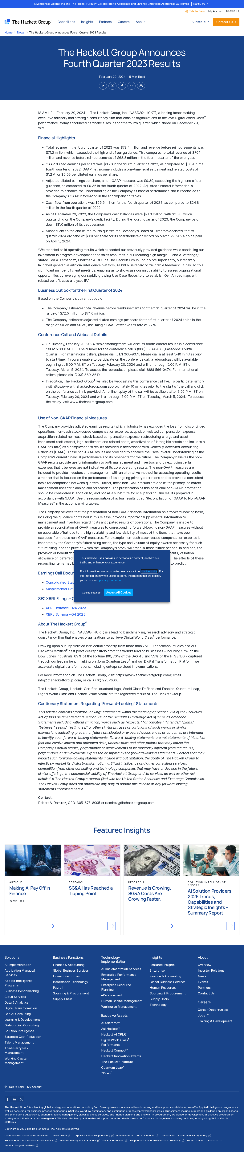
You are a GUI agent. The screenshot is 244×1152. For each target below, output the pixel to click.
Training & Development (215, 1021)
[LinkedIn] (14, 1099)
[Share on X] (112, 86)
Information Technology (70, 982)
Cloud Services (15, 997)
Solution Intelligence (19, 1031)
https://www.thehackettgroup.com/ (143, 675)
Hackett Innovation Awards (121, 1056)
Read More (199, 3)
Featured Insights (162, 965)
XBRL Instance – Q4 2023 (66, 608)
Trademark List (214, 1140)
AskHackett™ (110, 1029)
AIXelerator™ (110, 1023)
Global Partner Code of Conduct (135, 1135)
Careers (123, 22)
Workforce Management (119, 1007)
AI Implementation (18, 965)
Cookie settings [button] (91, 592)
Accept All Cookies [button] (118, 592)
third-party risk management (39, 1118)
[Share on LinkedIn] (103, 86)
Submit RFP (200, 22)
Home (8, 32)
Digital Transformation (21, 1008)
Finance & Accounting (68, 965)
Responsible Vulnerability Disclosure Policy (155, 1140)
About (140, 22)
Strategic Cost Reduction (23, 1037)
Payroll (58, 987)
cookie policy (149, 571)
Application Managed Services (20, 973)
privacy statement (110, 580)
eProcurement (111, 995)
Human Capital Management (122, 1001)
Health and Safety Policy (192, 1135)
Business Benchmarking (22, 991)
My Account (216, 11)
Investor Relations (211, 970)
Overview (204, 965)
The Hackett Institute (117, 1062)
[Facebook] (8, 1099)
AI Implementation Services (121, 969)
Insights (87, 22)
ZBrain (106, 1073)
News (20, 32)
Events (203, 982)
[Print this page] (141, 86)
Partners (105, 22)
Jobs (201, 1015)
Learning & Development (22, 1019)
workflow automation (92, 1110)
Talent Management (19, 1042)
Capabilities (66, 22)
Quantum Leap (112, 1067)
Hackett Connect (114, 1050)
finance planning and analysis (133, 1114)
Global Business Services (71, 970)
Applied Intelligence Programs (18, 983)
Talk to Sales (197, 11)
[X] (21, 1099)
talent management (65, 1114)
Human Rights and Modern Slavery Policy (29, 1140)
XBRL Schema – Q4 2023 (66, 614)
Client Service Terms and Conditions (26, 1135)
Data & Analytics (16, 1002)
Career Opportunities (213, 1010)
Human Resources (66, 976)
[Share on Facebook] (122, 86)
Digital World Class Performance (115, 1042)
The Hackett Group (105, 113)
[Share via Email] (132, 86)
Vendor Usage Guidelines (20, 1145)
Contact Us (224, 22)
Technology (158, 1005)
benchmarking (134, 632)
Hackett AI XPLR (114, 1034)
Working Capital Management (16, 1060)
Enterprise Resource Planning (116, 987)
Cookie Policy (59, 1135)
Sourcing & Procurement (71, 993)
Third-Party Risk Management (16, 1050)
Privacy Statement (113, 1140)
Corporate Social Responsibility (91, 1135)
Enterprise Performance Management (118, 977)
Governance (168, 1135)
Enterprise (157, 970)
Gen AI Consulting (18, 1014)
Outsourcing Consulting (22, 1025)
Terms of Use (195, 1140)
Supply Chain (62, 999)
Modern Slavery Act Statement (78, 1140)
